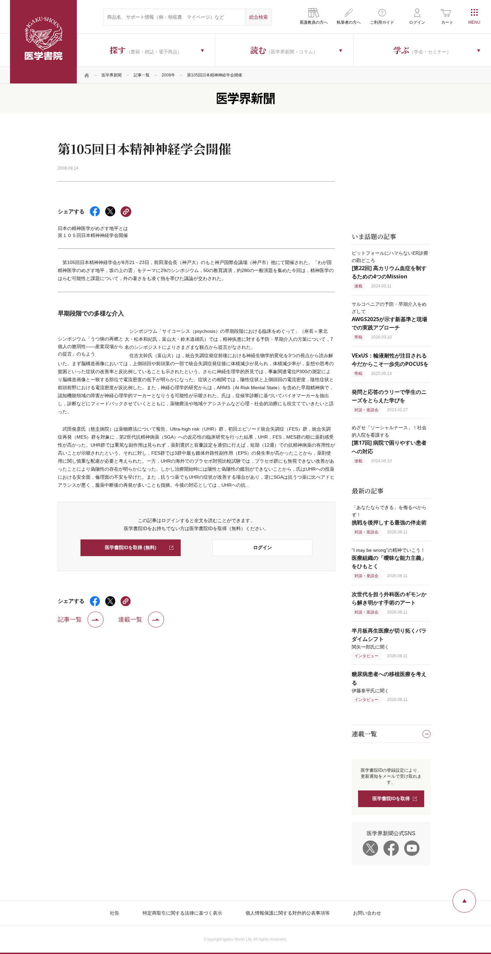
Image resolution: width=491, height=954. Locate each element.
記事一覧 (142, 75)
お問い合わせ (367, 913)
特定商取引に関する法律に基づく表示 (182, 913)
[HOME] (87, 75)
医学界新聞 (112, 75)
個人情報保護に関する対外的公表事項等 (288, 913)
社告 (114, 913)
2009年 (168, 75)
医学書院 (43, 41)
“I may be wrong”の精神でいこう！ (389, 558)
